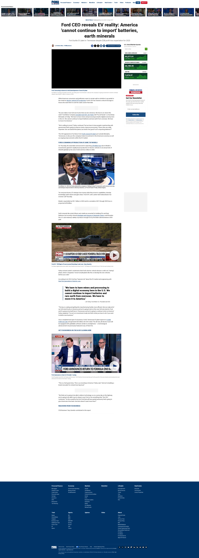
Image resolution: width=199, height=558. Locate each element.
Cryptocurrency (88, 492)
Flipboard (131, 547)
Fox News (120, 532)
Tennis (69, 528)
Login (138, 2)
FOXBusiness (67, 45)
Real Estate (108, 2)
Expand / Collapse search (134, 3)
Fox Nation (120, 533)
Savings (54, 496)
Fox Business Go (122, 535)
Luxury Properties (139, 492)
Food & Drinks (121, 498)
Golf (69, 526)
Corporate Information (123, 526)
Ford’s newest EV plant (89, 134)
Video (121, 2)
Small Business (72, 492)
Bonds (86, 496)
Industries (87, 501)
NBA (69, 517)
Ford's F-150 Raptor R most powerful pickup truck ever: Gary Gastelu (71, 264)
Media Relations (122, 524)
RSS (137, 547)
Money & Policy (72, 490)
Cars (119, 494)
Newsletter (140, 547)
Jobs (119, 517)
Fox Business (55, 3)
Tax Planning (55, 503)
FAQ (119, 522)
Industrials (89, 20)
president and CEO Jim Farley (85, 115)
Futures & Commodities (90, 494)
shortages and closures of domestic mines (90, 215)
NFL (69, 515)
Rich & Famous (121, 490)
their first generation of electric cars (69, 281)
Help (91, 546)
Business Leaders (89, 499)
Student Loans (55, 490)
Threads (98, 46)
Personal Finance (65, 2)
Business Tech (55, 520)
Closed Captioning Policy (124, 528)
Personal (137, 488)
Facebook (92, 46)
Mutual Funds (88, 507)
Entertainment (121, 488)
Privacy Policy (131, 119)
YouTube (128, 547)
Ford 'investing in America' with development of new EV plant (69, 90)
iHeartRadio (146, 547)
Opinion (87, 512)
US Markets (87, 490)
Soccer (70, 524)
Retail (86, 503)
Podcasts (128, 2)
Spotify (143, 547)
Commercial (138, 490)
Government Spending (73, 488)
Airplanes (120, 496)
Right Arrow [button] (196, 12)
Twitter (95, 46)
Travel (119, 492)
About (120, 512)
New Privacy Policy (70, 546)
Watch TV (144, 2)
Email (104, 46)
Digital (53, 515)
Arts (119, 499)
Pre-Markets (88, 505)
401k (53, 499)
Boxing (70, 522)
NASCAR (70, 520)
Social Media (55, 517)
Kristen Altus (59, 45)
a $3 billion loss (96, 146)
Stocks (86, 488)
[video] (86, 242)
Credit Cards (55, 492)
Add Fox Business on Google (114, 45)
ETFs (86, 498)
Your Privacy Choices (83, 546)
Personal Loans (55, 494)
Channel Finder (121, 515)
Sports (70, 512)
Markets (84, 2)
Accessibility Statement (124, 530)
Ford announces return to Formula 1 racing (64, 375)
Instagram (125, 547)
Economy (76, 2)
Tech (115, 2)
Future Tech (54, 524)
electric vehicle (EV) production (76, 100)
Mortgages (54, 488)
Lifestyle (99, 2)
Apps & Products (122, 537)
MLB (69, 519)
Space (53, 528)
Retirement (54, 501)
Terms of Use (139, 119)
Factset (98, 548)
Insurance (54, 498)
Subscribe (135, 114)
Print (101, 46)
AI (52, 526)
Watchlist (92, 2)
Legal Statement (69, 549)
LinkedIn (134, 547)
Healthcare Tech (56, 522)
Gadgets (54, 519)
